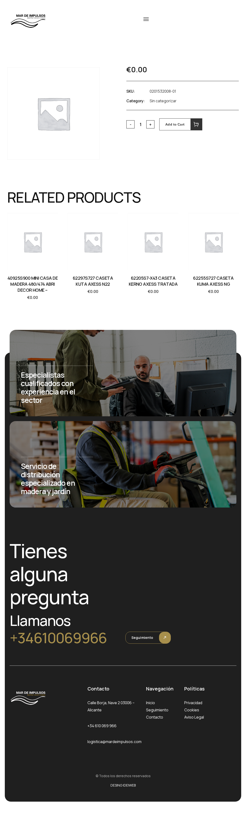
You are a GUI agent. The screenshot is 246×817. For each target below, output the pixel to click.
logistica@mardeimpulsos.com (114, 741)
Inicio (150, 702)
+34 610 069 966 (102, 725)
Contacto (154, 717)
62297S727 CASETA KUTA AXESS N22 (93, 281)
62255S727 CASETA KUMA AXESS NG (213, 281)
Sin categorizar (163, 100)
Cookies (191, 710)
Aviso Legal (194, 717)
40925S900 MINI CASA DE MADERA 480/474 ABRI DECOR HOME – (32, 284)
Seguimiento (142, 637)
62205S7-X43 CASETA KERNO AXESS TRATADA (153, 281)
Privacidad (193, 702)
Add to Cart (174, 124)
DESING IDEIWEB (123, 785)
